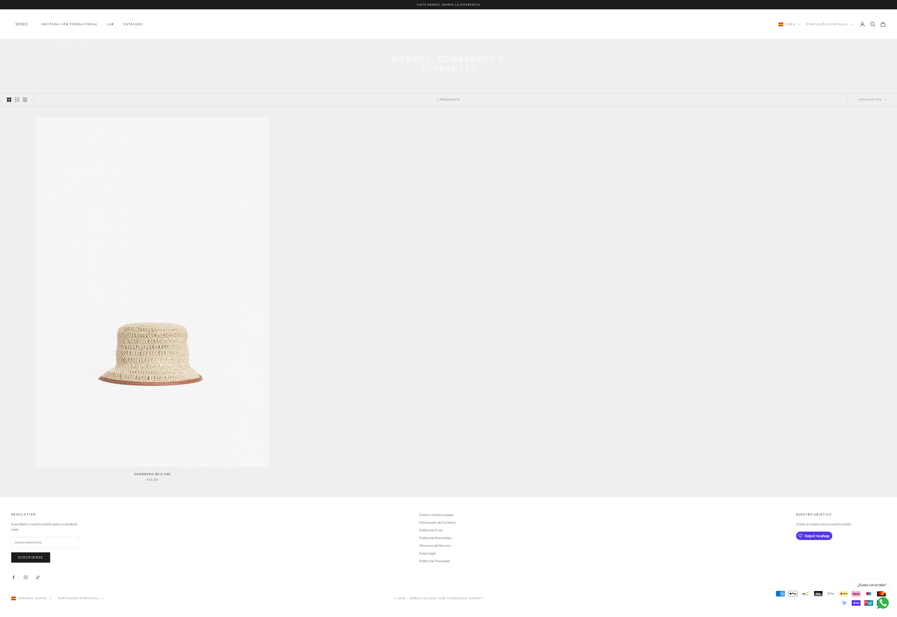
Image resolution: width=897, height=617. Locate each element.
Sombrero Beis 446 (152, 474)
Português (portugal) (827, 24)
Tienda (31, 46)
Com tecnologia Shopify (461, 598)
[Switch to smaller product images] (17, 99)
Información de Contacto (437, 522)
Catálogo (133, 24)
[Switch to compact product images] (25, 99)
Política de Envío (431, 530)
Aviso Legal (427, 553)
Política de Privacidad (434, 561)
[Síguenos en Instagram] (25, 577)
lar (110, 24)
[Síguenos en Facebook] (13, 577)
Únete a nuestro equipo (436, 515)
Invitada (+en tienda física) (69, 24)
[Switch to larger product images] (9, 99)
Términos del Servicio (435, 545)
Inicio (16, 46)
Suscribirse (30, 557)
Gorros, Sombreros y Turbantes (69, 46)
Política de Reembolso (435, 538)
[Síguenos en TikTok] (38, 577)
